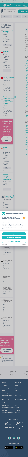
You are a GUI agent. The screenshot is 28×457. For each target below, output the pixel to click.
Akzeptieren (14, 234)
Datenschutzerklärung (10, 227)
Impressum (24, 244)
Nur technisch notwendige (14, 237)
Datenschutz (4, 244)
